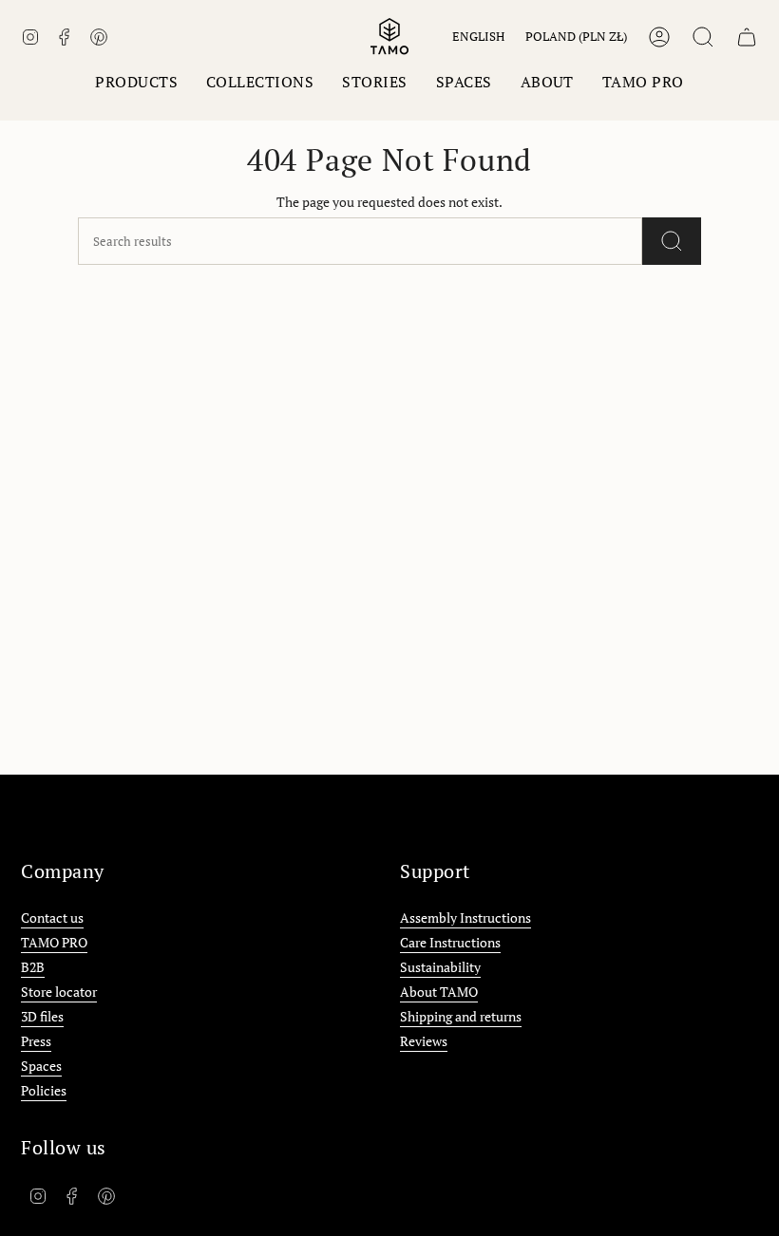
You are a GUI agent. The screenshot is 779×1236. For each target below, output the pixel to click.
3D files (42, 1016)
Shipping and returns (461, 1016)
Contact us (52, 917)
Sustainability (440, 967)
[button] (136, 82)
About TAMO (439, 992)
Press (36, 1041)
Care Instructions (450, 942)
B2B (33, 967)
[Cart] (747, 37)
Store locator (59, 992)
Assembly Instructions (465, 917)
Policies (43, 1090)
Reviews (423, 1041)
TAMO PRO (54, 942)
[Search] (671, 241)
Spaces (41, 1066)
